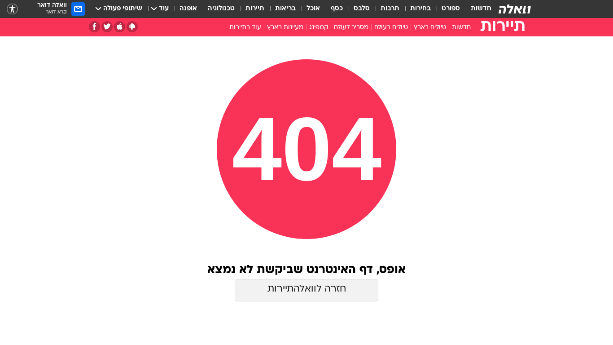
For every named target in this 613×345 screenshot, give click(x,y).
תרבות (390, 8)
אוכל (313, 8)
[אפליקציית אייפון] (119, 26)
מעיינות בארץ (285, 28)
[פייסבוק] (94, 26)
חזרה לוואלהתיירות (306, 289)
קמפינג (318, 28)
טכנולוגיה (221, 8)
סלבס (362, 8)
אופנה (188, 8)
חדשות (481, 8)
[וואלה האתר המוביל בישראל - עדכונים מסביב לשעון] (515, 8)
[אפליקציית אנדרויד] (132, 26)
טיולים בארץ (430, 28)
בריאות (285, 8)
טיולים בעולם (391, 28)
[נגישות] (12, 9)
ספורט (451, 8)
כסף (337, 8)
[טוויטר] (107, 26)
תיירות (254, 8)
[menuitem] (475, 9)
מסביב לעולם (351, 28)
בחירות (420, 8)
